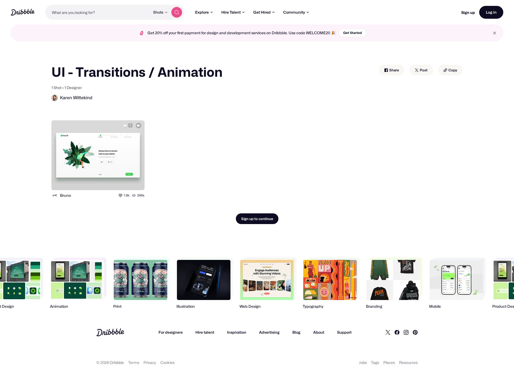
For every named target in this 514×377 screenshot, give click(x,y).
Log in (491, 12)
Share (393, 70)
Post (423, 70)
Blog (296, 332)
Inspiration (236, 332)
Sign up (468, 12)
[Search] (176, 12)
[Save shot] (123, 180)
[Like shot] (134, 180)
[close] (494, 33)
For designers (170, 332)
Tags (375, 362)
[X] (388, 332)
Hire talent (204, 332)
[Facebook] (397, 332)
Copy (452, 70)
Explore (202, 12)
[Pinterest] (415, 332)
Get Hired (262, 12)
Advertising (269, 332)
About (318, 332)
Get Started (352, 33)
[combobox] (98, 12)
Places (389, 362)
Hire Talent (231, 12)
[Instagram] (406, 332)
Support (344, 332)
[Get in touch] (113, 180)
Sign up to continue (257, 219)
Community (294, 12)
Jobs (363, 362)
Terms (133, 362)
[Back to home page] (23, 12)
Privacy (149, 362)
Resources (408, 362)
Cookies (167, 362)
